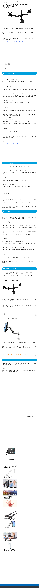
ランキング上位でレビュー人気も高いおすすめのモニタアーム (10, 467)
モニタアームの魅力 (7, 63)
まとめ (5, 68)
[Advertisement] (19, 50)
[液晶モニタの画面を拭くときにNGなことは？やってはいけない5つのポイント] (10, 503)
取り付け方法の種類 (7, 64)
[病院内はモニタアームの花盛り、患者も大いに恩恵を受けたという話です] (10, 451)
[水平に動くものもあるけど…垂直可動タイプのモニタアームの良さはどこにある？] (10, 545)
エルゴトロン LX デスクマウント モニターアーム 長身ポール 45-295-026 (16, 354)
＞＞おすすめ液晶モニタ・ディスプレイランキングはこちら (12, 41)
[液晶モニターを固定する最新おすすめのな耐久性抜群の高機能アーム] (10, 472)
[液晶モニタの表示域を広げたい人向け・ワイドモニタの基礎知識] (10, 493)
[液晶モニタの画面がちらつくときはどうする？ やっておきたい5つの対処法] (10, 514)
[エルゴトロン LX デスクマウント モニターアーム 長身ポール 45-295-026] (11, 330)
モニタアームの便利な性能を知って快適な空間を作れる (10, 529)
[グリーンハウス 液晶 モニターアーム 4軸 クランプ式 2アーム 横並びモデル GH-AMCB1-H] (19, 18)
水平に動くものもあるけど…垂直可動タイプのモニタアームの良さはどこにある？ (10, 550)
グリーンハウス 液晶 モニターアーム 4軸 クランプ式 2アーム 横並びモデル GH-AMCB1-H (18, 313)
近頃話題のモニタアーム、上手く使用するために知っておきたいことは (10, 540)
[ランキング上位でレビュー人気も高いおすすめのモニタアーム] (10, 462)
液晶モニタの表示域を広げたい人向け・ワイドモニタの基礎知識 (10, 498)
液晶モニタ (7, 2)
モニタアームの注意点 (7, 65)
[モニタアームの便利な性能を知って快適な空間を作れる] (10, 524)
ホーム (4, 2)
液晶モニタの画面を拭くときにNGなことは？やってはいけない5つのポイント (10, 508)
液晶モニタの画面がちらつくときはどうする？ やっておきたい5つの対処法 (10, 519)
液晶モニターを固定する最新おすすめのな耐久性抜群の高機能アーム (10, 477)
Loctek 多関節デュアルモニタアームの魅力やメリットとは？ (10, 488)
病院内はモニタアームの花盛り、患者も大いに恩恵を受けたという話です (10, 456)
